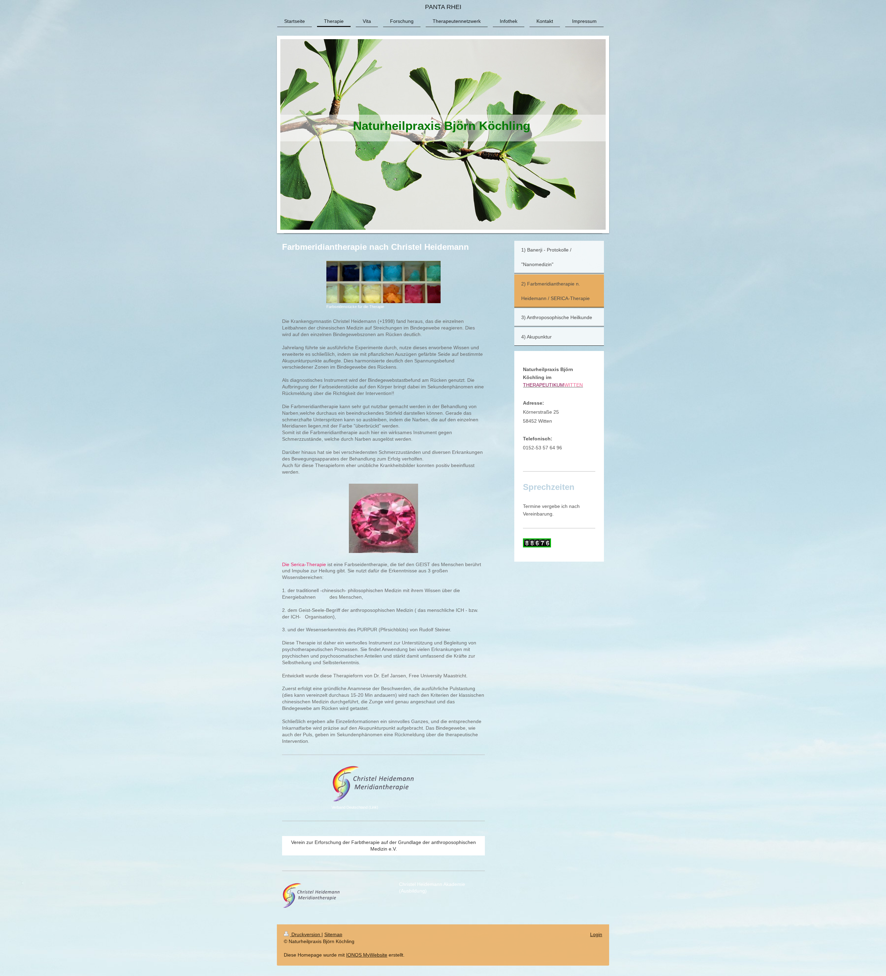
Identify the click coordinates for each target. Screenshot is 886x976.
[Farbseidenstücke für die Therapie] (383, 282)
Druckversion (306, 934)
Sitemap (333, 934)
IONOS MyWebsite (366, 955)
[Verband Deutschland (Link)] (383, 784)
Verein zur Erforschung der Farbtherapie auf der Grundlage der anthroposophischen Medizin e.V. (383, 845)
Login (596, 934)
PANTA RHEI (443, 6)
